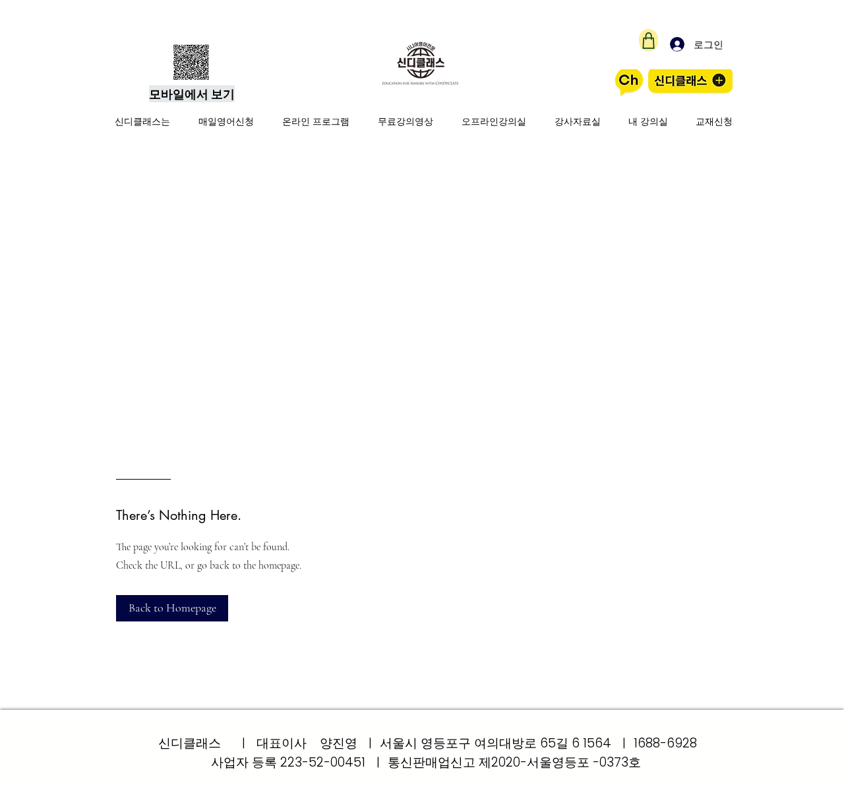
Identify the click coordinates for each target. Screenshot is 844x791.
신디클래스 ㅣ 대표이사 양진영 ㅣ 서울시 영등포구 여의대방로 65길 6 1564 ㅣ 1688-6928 (427, 743)
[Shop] (648, 40)
